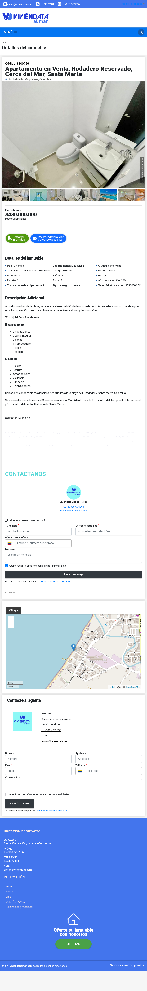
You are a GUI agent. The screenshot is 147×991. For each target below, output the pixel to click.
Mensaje (10, 548)
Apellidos (81, 753)
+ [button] (11, 619)
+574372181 (47, 4)
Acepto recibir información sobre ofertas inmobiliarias (39, 794)
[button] (141, 85)
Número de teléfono (17, 537)
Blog (8, 896)
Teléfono (81, 765)
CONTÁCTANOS (15, 901)
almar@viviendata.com (75, 510)
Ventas (10, 891)
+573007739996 (71, 4)
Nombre (10, 753)
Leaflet (112, 686)
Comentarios (12, 777)
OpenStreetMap (132, 686)
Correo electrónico (87, 525)
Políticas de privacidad (19, 907)
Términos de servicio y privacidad (53, 581)
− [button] (11, 624)
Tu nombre (12, 525)
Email (8, 765)
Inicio (5, 43)
